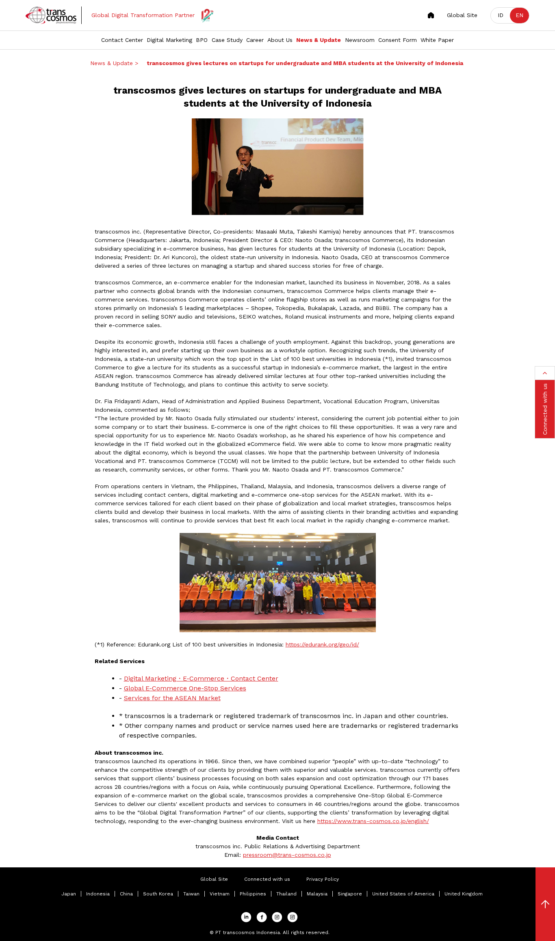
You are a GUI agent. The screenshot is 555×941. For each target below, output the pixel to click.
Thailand (286, 894)
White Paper (437, 40)
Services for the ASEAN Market (172, 698)
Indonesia (98, 894)
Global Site (462, 15)
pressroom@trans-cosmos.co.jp (287, 854)
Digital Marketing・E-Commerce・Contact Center (201, 678)
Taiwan (191, 894)
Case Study (227, 40)
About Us (280, 40)
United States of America (403, 894)
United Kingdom (463, 894)
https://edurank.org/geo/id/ (322, 644)
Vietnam (220, 894)
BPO (202, 40)
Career (255, 40)
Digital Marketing (169, 40)
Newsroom (360, 40)
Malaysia (317, 894)
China (126, 894)
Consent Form (397, 40)
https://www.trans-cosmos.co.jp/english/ (373, 821)
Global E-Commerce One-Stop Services (185, 688)
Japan (68, 894)
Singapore (350, 894)
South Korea (158, 894)
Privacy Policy (322, 879)
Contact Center (122, 40)
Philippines (253, 894)
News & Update (318, 40)
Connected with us (267, 879)
